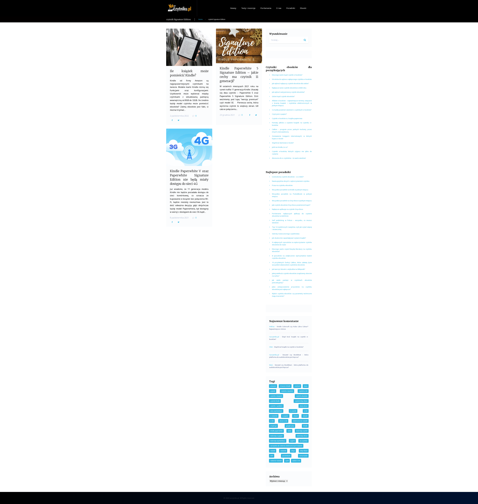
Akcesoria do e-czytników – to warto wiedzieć (289, 158)
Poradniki (290, 8)
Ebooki (303, 8)
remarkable (303, 456)
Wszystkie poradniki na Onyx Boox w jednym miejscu (292, 201)
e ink (271, 421)
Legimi (292, 441)
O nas (278, 8)
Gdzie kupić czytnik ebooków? (283, 96)
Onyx (293, 451)
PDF (271, 456)
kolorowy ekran (302, 436)
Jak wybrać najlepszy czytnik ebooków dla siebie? (290, 83)
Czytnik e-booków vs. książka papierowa (287, 118)
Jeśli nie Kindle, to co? (280, 147)
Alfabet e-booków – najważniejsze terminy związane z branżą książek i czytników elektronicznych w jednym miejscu (292, 103)
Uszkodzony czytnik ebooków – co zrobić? (288, 177)
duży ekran (303, 406)
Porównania (265, 8)
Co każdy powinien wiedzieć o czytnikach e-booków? (292, 110)
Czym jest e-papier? (279, 114)
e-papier (285, 416)
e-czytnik (293, 411)
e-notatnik (273, 416)
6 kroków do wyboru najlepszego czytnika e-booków (292, 79)
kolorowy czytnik (301, 431)
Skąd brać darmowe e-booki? (283, 143)
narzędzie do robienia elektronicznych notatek (286, 446)
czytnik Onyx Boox (301, 401)
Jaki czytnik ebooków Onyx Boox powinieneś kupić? (291, 205)
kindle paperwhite (276, 431)
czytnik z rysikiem (276, 406)
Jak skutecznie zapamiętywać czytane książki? (289, 238)
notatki (272, 451)
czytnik (272, 391)
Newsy (233, 8)
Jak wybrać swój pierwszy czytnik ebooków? (288, 92)
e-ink (305, 411)
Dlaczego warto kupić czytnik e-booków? (287, 75)
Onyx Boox (303, 451)
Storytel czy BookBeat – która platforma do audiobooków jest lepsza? (288, 356)
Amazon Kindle (285, 386)
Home (200, 19)
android (297, 386)
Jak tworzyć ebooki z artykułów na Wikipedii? (288, 269)
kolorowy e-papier (276, 436)
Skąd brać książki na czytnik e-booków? (289, 347)
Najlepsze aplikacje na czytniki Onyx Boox (287, 209)
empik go (273, 426)
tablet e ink (296, 461)
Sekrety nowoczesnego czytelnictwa (285, 234)
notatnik (283, 451)
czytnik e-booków (287, 391)
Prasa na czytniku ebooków (282, 185)
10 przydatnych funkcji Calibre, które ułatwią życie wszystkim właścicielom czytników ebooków (292, 263)
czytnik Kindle (275, 401)
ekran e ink (283, 421)
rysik (287, 461)
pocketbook (286, 456)
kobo (289, 431)
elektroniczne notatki (300, 421)
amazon (273, 386)
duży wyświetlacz (276, 411)
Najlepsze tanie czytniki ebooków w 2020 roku (289, 88)
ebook (295, 416)
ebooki (305, 416)
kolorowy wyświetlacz (277, 441)
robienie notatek (276, 461)
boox (305, 386)
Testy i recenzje (248, 8)
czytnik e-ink (303, 391)
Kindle (305, 426)
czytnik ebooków (301, 396)
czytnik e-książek (276, 396)
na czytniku (303, 441)
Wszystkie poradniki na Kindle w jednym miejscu (290, 190)
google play (290, 426)
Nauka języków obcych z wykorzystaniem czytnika (290, 181)
